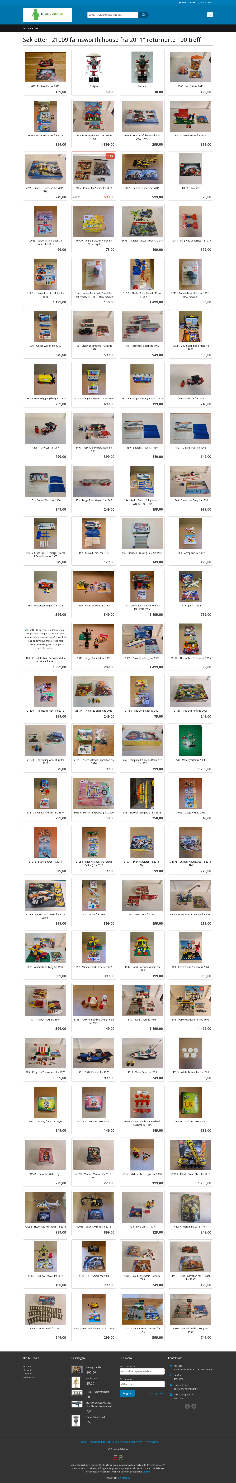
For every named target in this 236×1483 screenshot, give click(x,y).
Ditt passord (126, 1379)
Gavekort (28, 1373)
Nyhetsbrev (152, 1441)
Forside (27, 28)
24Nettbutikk (124, 1477)
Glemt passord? (157, 1393)
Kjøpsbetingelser (99, 1441)
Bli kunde (27, 1369)
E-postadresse (127, 1366)
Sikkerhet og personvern (127, 1441)
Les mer (146, 1471)
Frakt (83, 1441)
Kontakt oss (29, 1377)
